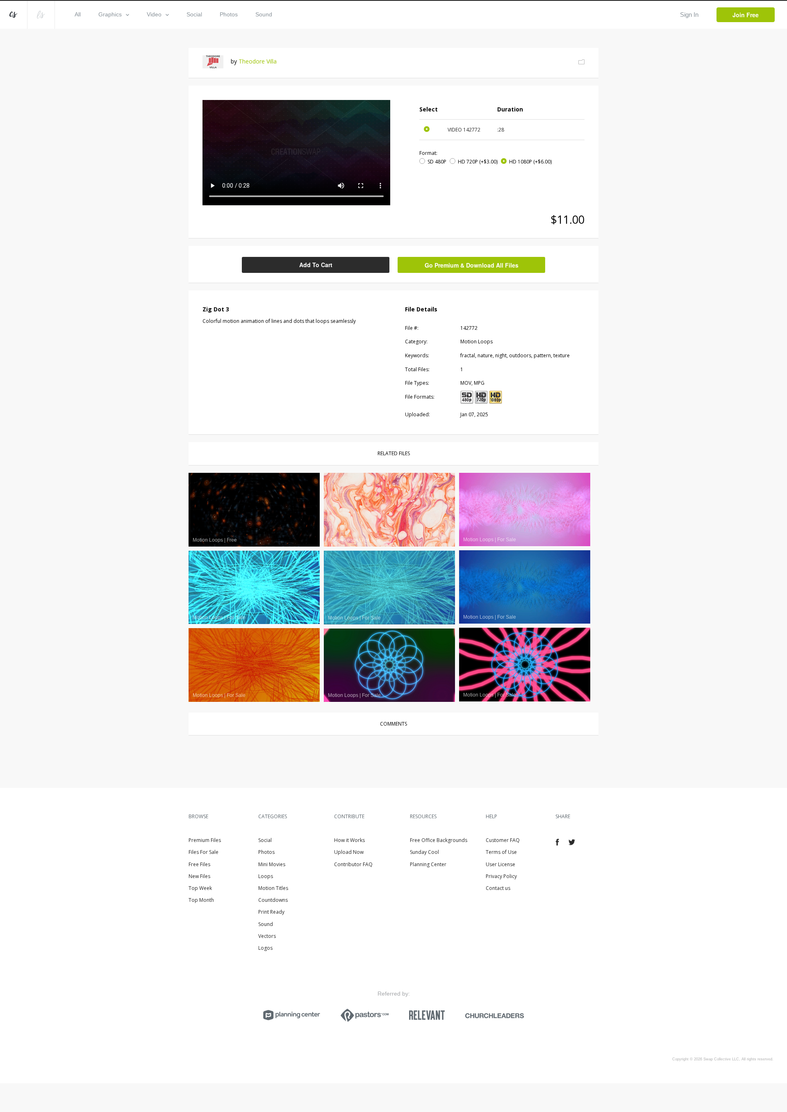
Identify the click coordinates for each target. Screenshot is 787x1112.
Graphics (110, 14)
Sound (263, 14)
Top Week (200, 888)
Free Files (199, 864)
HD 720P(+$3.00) (478, 161)
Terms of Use (501, 852)
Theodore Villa (258, 61)
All (78, 14)
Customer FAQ (503, 840)
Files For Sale (203, 852)
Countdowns (273, 899)
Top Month (201, 899)
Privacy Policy (501, 876)
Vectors (267, 936)
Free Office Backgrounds (438, 840)
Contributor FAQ (353, 864)
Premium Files (205, 840)
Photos (229, 14)
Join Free (745, 15)
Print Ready (271, 911)
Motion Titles (273, 888)
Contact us (498, 888)
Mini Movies (271, 864)
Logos (265, 947)
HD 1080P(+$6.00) (530, 161)
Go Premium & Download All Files (472, 265)
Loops (265, 876)
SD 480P (437, 161)
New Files (199, 876)
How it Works (349, 840)
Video (154, 14)
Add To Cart (315, 265)
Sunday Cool (424, 852)
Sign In (689, 14)
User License (500, 864)
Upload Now (349, 852)
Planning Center (428, 864)
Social (194, 14)
